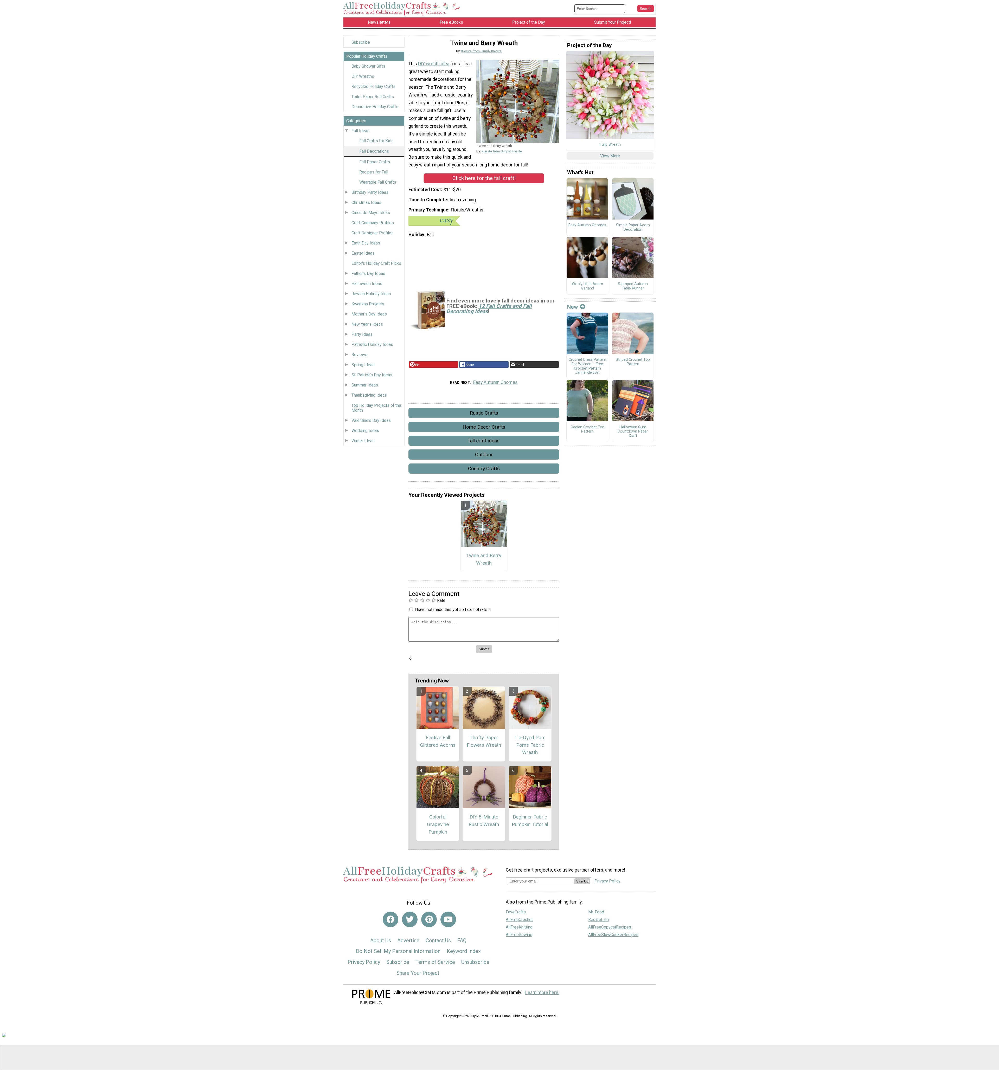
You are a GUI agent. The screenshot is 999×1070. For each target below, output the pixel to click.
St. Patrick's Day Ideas (371, 374)
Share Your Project (417, 973)
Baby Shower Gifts (368, 66)
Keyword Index (464, 951)
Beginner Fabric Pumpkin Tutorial (530, 820)
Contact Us (438, 940)
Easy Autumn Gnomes (495, 382)
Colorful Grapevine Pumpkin (438, 824)
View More (610, 155)
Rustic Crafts (484, 413)
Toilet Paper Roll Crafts (372, 96)
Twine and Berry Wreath (483, 559)
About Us (380, 940)
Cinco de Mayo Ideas (370, 212)
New (572, 307)
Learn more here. (542, 992)
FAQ (461, 940)
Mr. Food (596, 912)
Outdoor (484, 454)
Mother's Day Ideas (369, 314)
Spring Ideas (363, 364)
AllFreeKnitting (519, 927)
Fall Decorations (374, 151)
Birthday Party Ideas (369, 192)
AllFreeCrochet (519, 919)
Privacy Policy (364, 962)
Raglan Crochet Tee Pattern (587, 429)
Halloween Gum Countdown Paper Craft (633, 431)
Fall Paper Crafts (374, 161)
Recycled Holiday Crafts (373, 86)
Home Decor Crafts (484, 427)
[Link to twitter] (410, 919)
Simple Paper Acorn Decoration (633, 227)
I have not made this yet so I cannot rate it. (453, 609)
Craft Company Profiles (372, 222)
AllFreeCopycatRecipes (609, 927)
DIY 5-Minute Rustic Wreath (484, 820)
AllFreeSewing (519, 934)
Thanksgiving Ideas (369, 395)
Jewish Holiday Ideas (371, 293)
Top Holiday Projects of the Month (376, 408)
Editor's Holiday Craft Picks (376, 263)
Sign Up (582, 881)
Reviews (359, 354)
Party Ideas (362, 334)
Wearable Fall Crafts (377, 182)
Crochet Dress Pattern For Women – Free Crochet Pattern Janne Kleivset (587, 366)
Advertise (408, 940)
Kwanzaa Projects (367, 303)
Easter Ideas (363, 253)
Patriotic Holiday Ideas (372, 344)
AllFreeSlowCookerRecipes (613, 934)
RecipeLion (598, 919)
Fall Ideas (360, 130)
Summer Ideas (364, 385)
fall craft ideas (483, 441)
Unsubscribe (475, 962)
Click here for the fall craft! (484, 178)
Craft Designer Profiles (372, 232)
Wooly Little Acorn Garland (587, 286)
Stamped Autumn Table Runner (633, 286)
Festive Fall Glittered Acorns (438, 741)
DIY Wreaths (362, 76)
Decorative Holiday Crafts (374, 106)
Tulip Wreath (610, 145)
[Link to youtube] (448, 919)
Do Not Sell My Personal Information (398, 951)
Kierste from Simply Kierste (481, 51)
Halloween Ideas (366, 283)
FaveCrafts (516, 912)
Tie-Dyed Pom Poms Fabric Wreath (530, 745)
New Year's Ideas (367, 324)
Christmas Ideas (366, 202)
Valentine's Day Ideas (371, 420)
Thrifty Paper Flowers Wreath (484, 741)
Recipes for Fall (373, 172)
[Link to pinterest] (429, 919)
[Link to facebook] (390, 919)
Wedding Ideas (365, 430)
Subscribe (360, 42)
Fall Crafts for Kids (376, 140)
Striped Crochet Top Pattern (633, 362)
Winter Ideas (363, 440)
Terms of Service (435, 962)
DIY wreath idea (433, 63)
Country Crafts (484, 469)
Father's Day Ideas (368, 273)
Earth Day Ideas (365, 243)
